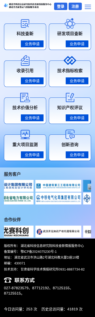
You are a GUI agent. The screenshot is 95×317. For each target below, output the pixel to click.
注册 (75, 6)
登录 (60, 6)
